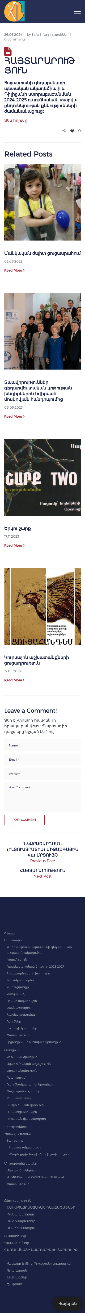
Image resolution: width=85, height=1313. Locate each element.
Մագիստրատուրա (22, 1221)
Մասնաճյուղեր (18, 1007)
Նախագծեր (17, 1277)
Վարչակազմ (16, 994)
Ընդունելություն (17, 1200)
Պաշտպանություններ (23, 1091)
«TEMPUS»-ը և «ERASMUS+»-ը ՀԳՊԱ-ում (35, 1177)
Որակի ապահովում (22, 1001)
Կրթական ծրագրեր (22, 1057)
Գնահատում (16, 1077)
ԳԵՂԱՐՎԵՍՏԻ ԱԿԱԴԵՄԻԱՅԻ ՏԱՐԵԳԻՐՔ (41, 1250)
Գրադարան (17, 1270)
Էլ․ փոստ (14, 1284)
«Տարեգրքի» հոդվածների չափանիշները (40, 1154)
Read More (13, 270)
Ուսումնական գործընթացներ (30, 1084)
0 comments (15, 39)
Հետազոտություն (17, 1133)
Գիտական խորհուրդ (23, 980)
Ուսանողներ (15, 1236)
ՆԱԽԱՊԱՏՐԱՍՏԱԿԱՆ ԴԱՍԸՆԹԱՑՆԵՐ (41, 1207)
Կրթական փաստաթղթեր (26, 1119)
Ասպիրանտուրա (21, 1228)
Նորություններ (55, 34)
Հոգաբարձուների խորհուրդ (28, 973)
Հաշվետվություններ (22, 1014)
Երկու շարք (17, 528)
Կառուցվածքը (18, 987)
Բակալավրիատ (20, 1214)
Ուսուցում (11, 1050)
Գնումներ (14, 1021)
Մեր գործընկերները (22, 1170)
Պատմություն (17, 959)
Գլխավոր (11, 933)
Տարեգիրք (15, 1140)
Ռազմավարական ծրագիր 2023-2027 (35, 966)
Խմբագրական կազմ (25, 1147)
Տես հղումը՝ (16, 120)
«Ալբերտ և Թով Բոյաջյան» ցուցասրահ (39, 1263)
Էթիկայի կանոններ (22, 1028)
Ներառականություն (22, 1070)
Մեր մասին (13, 940)
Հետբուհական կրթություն (27, 1105)
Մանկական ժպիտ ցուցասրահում (42, 253)
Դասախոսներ (16, 1243)
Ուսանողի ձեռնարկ (22, 1112)
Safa (35, 34)
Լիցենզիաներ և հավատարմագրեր (34, 1042)
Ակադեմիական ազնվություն (29, 1064)
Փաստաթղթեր (18, 1035)
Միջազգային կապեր (20, 1163)
